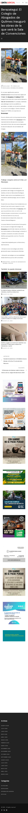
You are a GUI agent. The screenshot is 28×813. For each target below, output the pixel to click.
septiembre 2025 (6, 757)
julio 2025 (4, 762)
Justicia (10, 263)
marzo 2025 (4, 774)
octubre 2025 (5, 754)
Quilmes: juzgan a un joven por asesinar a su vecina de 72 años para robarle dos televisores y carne (13, 344)
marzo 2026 (4, 740)
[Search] (23, 2)
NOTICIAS (3, 794)
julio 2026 (4, 728)
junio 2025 (4, 765)
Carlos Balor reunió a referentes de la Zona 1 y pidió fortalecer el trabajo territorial (13, 317)
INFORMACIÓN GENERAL (17, 88)
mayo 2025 (4, 768)
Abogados (11, 97)
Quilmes (18, 97)
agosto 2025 (5, 760)
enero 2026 (4, 745)
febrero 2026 (5, 742)
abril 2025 (4, 771)
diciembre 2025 (5, 748)
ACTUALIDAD (4, 785)
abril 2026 (4, 737)
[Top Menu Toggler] (26, 2)
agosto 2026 (5, 725)
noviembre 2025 (6, 751)
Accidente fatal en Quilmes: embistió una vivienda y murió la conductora (12, 291)
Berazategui (4, 113)
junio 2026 (4, 731)
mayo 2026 (4, 734)
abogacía (19, 119)
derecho (20, 208)
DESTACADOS (6, 88)
